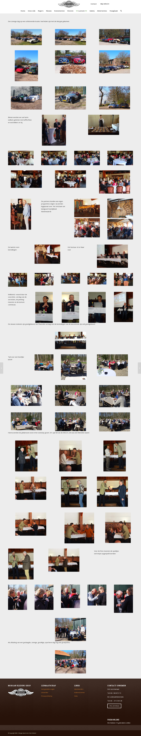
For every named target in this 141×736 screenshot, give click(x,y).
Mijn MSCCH (104, 4)
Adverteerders (78, 689)
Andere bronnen (79, 692)
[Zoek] (120, 10)
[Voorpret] (1, 368)
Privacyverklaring (46, 696)
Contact (94, 4)
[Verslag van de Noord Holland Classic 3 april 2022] (139, 368)
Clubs (76, 696)
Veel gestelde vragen (48, 689)
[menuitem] (23, 10)
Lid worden (44, 692)
